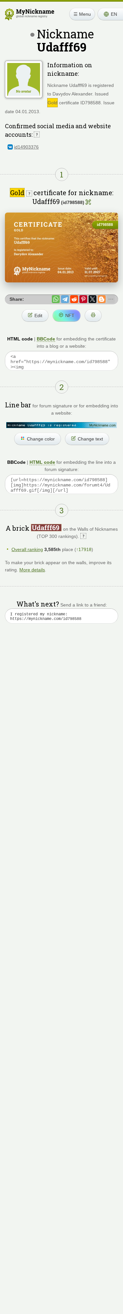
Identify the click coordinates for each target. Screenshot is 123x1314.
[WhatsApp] (56, 299)
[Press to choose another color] (61, 425)
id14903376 (26, 147)
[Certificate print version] (93, 315)
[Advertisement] (61, 706)
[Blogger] (102, 299)
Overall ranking (27, 549)
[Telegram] (65, 299)
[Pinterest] (83, 299)
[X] (92, 299)
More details (32, 569)
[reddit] (74, 299)
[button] (110, 14)
